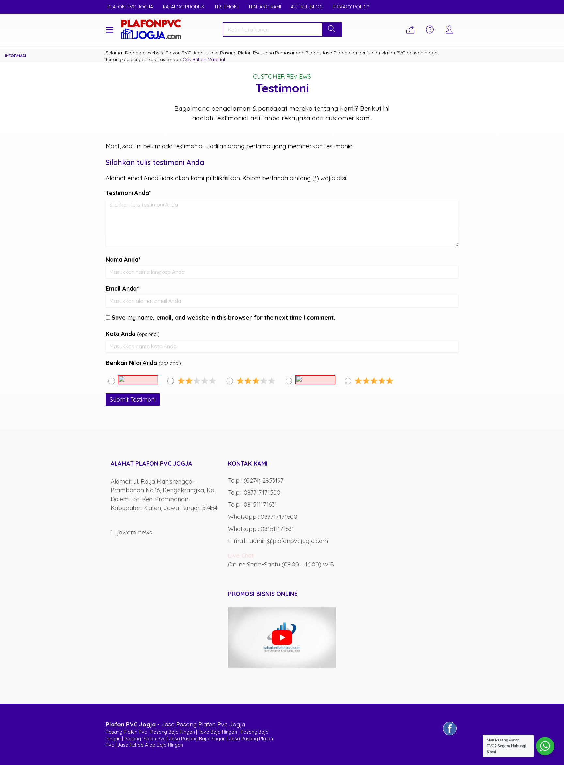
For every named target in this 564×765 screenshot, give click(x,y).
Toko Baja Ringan (217, 732)
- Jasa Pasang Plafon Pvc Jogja (175, 724)
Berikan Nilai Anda (131, 363)
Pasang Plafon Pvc (126, 732)
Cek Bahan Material (204, 59)
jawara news (134, 532)
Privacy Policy (351, 7)
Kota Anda (120, 334)
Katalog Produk (183, 7)
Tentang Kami (264, 7)
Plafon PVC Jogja (130, 7)
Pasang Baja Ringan (172, 732)
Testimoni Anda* (128, 193)
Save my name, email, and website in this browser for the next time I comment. (223, 317)
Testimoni (226, 7)
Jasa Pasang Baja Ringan (197, 738)
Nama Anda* (123, 259)
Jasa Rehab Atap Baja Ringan (150, 745)
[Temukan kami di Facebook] (449, 735)
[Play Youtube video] (282, 637)
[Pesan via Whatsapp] (410, 30)
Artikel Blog (307, 7)
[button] (331, 29)
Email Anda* (122, 288)
